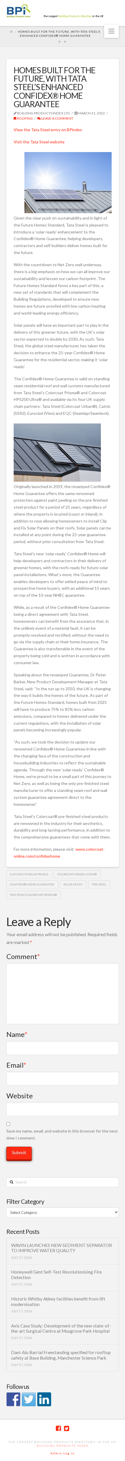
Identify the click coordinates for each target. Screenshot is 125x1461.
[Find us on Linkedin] (44, 1399)
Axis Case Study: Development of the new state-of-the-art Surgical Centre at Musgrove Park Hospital (61, 1328)
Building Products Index (63, 1445)
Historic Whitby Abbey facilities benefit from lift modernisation (58, 1301)
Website (19, 1095)
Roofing (24, 118)
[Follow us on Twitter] (29, 1399)
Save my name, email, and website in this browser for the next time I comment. (62, 1134)
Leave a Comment (57, 118)
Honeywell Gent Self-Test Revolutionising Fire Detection (56, 1274)
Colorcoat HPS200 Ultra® (77, 874)
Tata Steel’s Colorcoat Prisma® (33, 894)
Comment (23, 956)
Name (17, 1034)
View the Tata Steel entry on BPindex (48, 129)
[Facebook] (58, 1428)
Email (16, 1065)
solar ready (73, 884)
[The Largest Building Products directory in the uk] (62, 11)
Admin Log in (62, 1453)
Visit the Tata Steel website (39, 141)
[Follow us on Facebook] (13, 1399)
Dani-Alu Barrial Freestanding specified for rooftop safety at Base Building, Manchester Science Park (61, 1355)
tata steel (99, 884)
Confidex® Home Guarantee (32, 884)
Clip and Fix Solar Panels (29, 874)
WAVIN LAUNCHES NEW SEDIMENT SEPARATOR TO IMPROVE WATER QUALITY (61, 1248)
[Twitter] (66, 1428)
